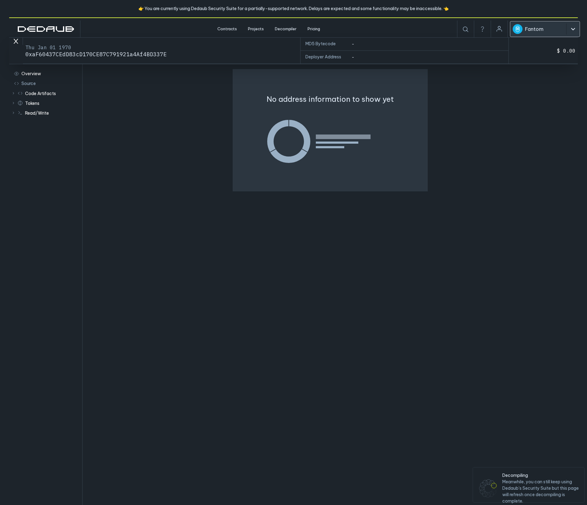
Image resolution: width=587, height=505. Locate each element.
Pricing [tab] (314, 28)
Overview (31, 73)
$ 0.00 (566, 51)
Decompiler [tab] (286, 28)
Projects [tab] (256, 28)
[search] (465, 29)
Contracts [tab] (227, 28)
